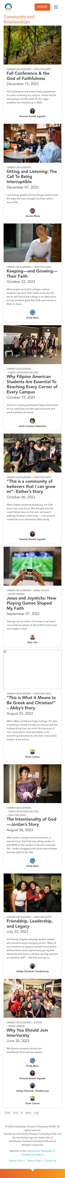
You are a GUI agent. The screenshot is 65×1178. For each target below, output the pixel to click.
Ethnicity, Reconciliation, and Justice (23, 372)
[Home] (8, 7)
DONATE (42, 7)
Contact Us (50, 1161)
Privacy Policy (16, 1161)
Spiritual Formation (16, 594)
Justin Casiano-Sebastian (32, 426)
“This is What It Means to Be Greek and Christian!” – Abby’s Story (31, 703)
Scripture (38, 1022)
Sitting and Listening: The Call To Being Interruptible (32, 177)
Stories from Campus (42, 69)
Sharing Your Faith (41, 590)
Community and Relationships (19, 69)
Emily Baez (32, 318)
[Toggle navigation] (56, 7)
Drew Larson (32, 757)
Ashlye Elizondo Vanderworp (32, 971)
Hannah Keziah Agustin (32, 116)
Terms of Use (34, 1161)
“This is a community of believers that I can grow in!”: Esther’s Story (31, 487)
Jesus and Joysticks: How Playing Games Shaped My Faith (31, 603)
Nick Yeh (32, 642)
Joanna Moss (32, 216)
